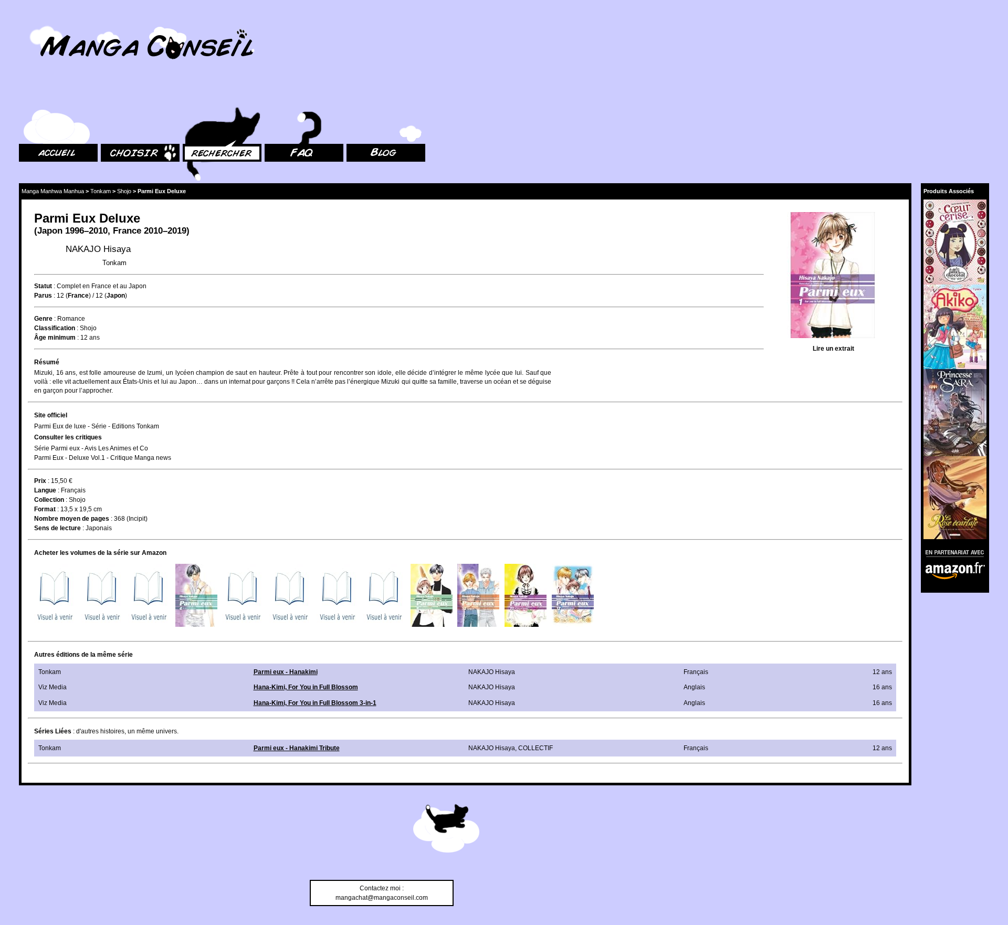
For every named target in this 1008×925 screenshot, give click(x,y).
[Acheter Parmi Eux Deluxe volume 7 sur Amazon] (338, 595)
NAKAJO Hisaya (98, 249)
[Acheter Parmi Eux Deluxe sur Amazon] (833, 276)
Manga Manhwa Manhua (53, 191)
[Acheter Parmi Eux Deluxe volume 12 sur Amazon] (573, 595)
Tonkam (100, 191)
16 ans (882, 687)
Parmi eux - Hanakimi (286, 672)
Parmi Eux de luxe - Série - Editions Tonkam (96, 426)
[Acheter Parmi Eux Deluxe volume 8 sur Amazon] (384, 595)
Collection (49, 499)
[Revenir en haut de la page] (446, 830)
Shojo (124, 191)
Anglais (694, 687)
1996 (74, 231)
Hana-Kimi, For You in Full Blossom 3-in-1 (315, 703)
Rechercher (199, 94)
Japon (49, 231)
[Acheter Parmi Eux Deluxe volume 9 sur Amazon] (432, 595)
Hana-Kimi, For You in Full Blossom (306, 687)
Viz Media (52, 687)
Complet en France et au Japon (101, 286)
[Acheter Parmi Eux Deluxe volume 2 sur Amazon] (102, 595)
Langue (45, 490)
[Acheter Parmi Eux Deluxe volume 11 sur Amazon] (526, 595)
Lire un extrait (833, 348)
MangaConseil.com (47, 22)
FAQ (271, 94)
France (127, 231)
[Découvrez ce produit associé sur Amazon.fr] (954, 241)
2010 (153, 231)
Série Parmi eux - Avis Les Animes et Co (91, 448)
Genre (43, 318)
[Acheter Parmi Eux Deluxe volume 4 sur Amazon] (196, 595)
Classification (54, 328)
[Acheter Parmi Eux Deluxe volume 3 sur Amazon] (149, 595)
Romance (71, 318)
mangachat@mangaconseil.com (381, 897)
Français (73, 490)
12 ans (90, 337)
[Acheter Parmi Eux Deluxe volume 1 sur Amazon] (55, 595)
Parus (43, 295)
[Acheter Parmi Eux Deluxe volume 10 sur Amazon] (478, 595)
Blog (353, 94)
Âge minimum (55, 337)
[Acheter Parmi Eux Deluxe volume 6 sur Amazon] (290, 595)
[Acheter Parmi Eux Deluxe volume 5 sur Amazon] (243, 595)
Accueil (29, 94)
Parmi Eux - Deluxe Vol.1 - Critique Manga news (102, 457)
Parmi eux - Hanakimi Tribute (297, 748)
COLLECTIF (535, 748)
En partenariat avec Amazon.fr (951, 552)
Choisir (111, 94)
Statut (43, 286)
